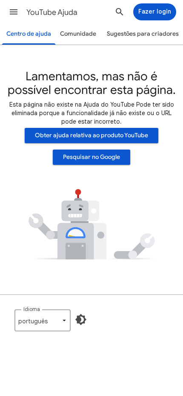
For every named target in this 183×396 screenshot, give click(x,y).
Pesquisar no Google (91, 157)
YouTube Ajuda (51, 12)
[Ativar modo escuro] (81, 319)
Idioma (31, 309)
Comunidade (78, 33)
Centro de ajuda (28, 33)
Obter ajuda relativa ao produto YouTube (91, 135)
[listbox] (42, 320)
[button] (13, 12)
